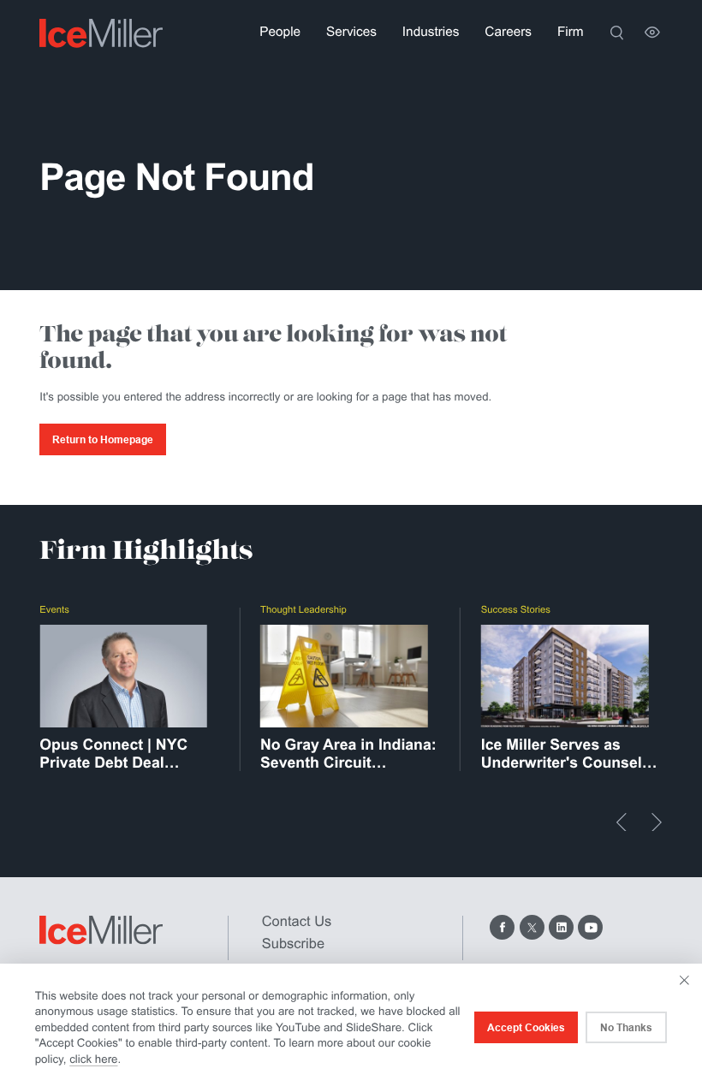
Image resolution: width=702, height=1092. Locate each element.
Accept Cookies (526, 1028)
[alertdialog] (351, 1028)
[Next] (656, 822)
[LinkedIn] (561, 927)
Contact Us (297, 921)
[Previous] (621, 822)
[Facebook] (502, 927)
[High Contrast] (652, 32)
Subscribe (293, 944)
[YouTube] (590, 927)
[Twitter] (532, 927)
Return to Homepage (102, 440)
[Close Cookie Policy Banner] (684, 980)
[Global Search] (617, 32)
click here (93, 1059)
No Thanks (626, 1028)
